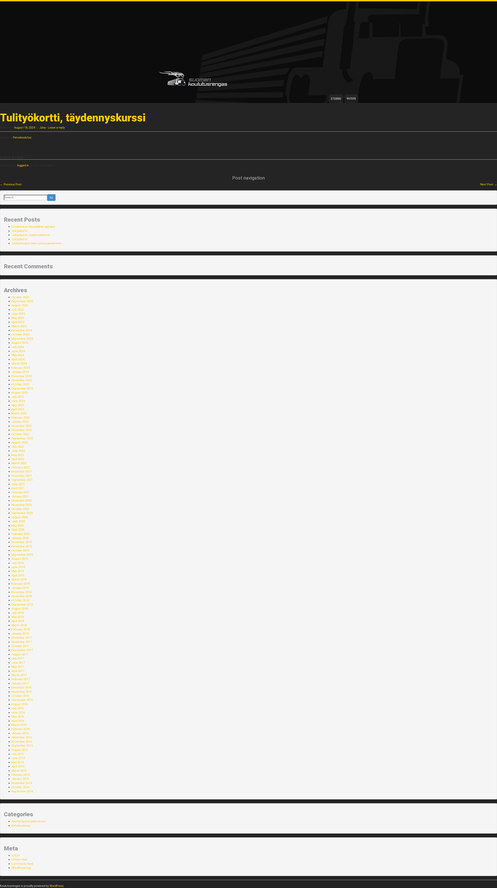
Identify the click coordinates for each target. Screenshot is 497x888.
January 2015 (20, 779)
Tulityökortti (19, 231)
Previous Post (11, 184)
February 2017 (21, 679)
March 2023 (19, 413)
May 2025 (18, 318)
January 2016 (20, 733)
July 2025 (18, 309)
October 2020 (20, 509)
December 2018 (22, 592)
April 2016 (18, 721)
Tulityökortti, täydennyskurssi (31, 235)
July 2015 (18, 754)
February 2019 (21, 584)
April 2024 (18, 359)
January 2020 (20, 538)
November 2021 (22, 476)
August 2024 (20, 343)
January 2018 (20, 633)
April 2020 (18, 529)
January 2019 (20, 588)
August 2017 (20, 654)
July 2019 (18, 563)
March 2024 (19, 363)
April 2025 (18, 322)
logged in (23, 165)
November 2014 (22, 783)
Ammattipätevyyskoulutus (29, 821)
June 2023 (18, 401)
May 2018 (18, 617)
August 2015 (20, 750)
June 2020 (18, 521)
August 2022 (20, 442)
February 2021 (21, 492)
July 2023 (18, 397)
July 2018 (18, 613)
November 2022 (22, 430)
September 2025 (22, 301)
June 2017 (18, 662)
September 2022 (22, 438)
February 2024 (21, 368)
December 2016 (22, 687)
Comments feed (22, 864)
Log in (15, 855)
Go (51, 197)
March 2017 (19, 675)
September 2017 (22, 650)
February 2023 (21, 417)
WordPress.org (21, 868)
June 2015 (18, 758)
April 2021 (18, 488)
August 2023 (20, 392)
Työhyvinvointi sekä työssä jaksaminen (37, 243)
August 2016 (20, 704)
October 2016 (20, 696)
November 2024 (22, 330)
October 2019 (20, 550)
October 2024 (20, 334)
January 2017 (20, 683)
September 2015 (22, 745)
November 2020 (22, 505)
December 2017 (22, 637)
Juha (42, 127)
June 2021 (18, 484)
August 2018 (20, 608)
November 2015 (22, 741)
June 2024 (18, 351)
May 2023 (18, 405)
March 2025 (19, 326)
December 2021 (22, 471)
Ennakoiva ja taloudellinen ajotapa (33, 226)
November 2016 (22, 692)
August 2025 (20, 305)
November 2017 (22, 642)
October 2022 (20, 434)
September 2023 (22, 388)
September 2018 (22, 604)
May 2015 (18, 762)
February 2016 (21, 729)
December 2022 (22, 426)
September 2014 (22, 791)
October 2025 (20, 297)
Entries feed (19, 859)
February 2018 (21, 629)
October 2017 (20, 646)
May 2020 (18, 525)
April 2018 (18, 621)
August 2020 (20, 517)
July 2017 (18, 658)
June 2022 (18, 451)
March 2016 (19, 725)
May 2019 (18, 571)
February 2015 (21, 775)
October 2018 (20, 600)
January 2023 (20, 421)
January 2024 (20, 372)
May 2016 (18, 716)
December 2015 (22, 737)
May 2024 (18, 355)
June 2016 (18, 712)
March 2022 (19, 463)
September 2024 (22, 338)
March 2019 (19, 579)
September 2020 (22, 513)
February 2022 (21, 467)
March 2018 (19, 625)
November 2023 (22, 380)
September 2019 (22, 554)
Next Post (488, 184)
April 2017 (18, 671)
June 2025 (18, 313)
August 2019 (20, 559)
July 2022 (18, 446)
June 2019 (18, 567)
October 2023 (20, 384)
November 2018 (22, 596)
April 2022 (18, 459)
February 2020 (21, 534)
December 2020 (22, 500)
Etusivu (336, 98)
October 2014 (20, 787)
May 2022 (18, 455)
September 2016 (22, 700)
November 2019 (22, 546)
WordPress (57, 886)
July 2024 (18, 347)
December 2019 (22, 542)
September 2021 (22, 480)
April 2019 (18, 575)
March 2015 (19, 770)
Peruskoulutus (22, 137)
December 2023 (22, 376)
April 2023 (18, 409)
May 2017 (18, 667)
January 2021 (20, 496)
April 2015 (18, 766)
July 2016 (18, 708)
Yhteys (351, 98)
